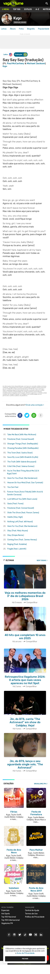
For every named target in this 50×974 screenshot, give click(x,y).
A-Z (37, 9)
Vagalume (13, 3)
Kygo (17, 18)
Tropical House (20, 22)
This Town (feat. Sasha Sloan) (20, 453)
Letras (4, 29)
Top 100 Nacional (8, 917)
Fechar (25, 958)
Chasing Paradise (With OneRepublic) (23, 448)
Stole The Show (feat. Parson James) (23, 512)
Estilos (28, 9)
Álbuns (13, 29)
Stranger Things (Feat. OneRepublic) (22, 444)
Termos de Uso (31, 914)
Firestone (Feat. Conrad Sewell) (20, 439)
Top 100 (16, 9)
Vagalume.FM (40, 784)
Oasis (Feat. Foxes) (15, 503)
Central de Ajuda (32, 910)
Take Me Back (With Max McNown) (21, 434)
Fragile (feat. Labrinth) (16, 549)
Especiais (5, 910)
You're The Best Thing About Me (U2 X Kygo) (23, 472)
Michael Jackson (36, 63)
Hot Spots (5, 914)
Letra (5, 54)
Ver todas (41, 560)
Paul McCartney (15, 63)
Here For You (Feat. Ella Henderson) (22, 478)
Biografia (31, 29)
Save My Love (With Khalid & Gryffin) (22, 457)
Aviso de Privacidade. (26, 953)
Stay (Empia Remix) (15, 535)
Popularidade (43, 29)
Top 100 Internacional (10, 920)
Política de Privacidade (34, 917)
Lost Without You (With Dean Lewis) (22, 499)
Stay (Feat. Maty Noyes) (17, 531)
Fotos (21, 29)
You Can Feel (12, 487)
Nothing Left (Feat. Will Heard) (20, 522)
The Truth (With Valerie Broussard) (21, 462)
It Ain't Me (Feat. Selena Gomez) (20, 466)
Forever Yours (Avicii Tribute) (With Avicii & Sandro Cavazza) (25, 493)
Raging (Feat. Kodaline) (17, 544)
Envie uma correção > (35, 405)
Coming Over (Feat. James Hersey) (22, 540)
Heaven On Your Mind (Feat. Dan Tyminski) (25, 482)
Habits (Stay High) (15, 517)
